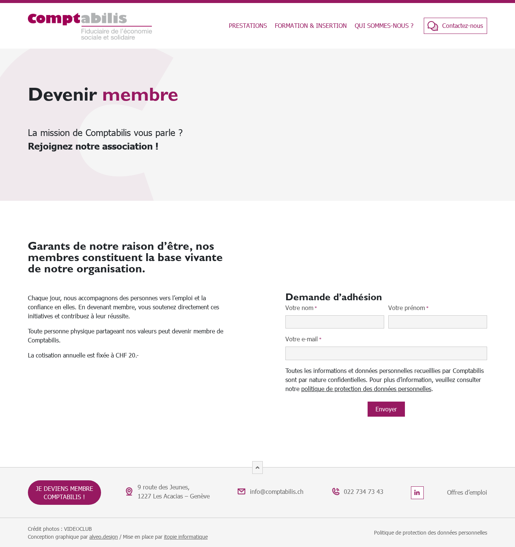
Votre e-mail (303, 339)
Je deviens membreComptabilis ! (64, 492)
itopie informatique (186, 536)
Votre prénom (408, 308)
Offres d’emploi (467, 492)
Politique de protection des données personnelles (430, 532)
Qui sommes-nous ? (384, 25)
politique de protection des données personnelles (366, 389)
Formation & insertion (311, 25)
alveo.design (103, 536)
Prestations (248, 25)
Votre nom (301, 308)
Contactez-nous (462, 25)
